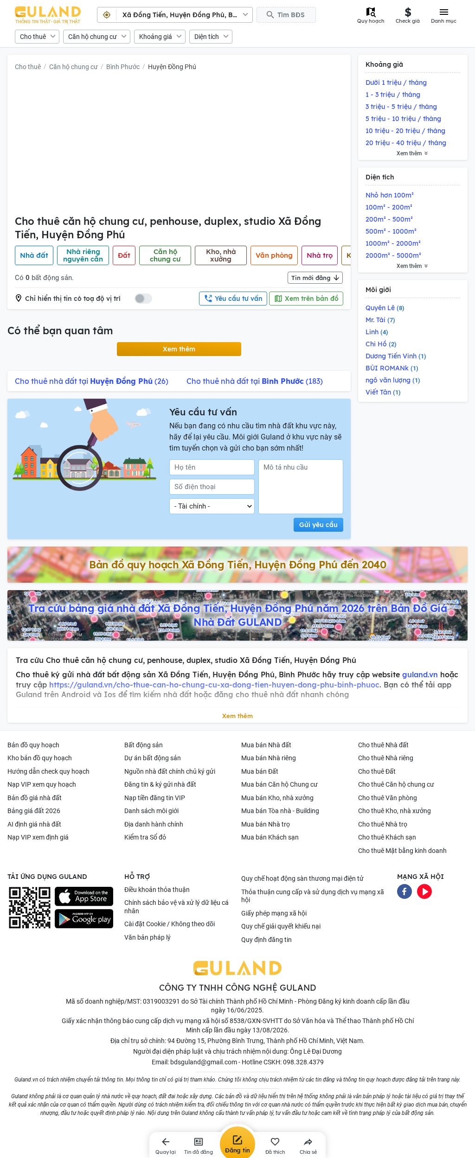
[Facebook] (404, 891)
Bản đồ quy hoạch (33, 745)
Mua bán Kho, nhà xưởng (277, 798)
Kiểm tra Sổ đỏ (145, 837)
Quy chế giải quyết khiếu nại (281, 926)
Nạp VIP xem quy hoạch (41, 784)
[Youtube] (424, 891)
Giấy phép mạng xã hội (274, 913)
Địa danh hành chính (153, 824)
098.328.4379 (303, 1062)
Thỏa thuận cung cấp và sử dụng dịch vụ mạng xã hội (312, 896)
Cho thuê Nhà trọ (382, 824)
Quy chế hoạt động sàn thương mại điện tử (302, 878)
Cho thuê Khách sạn (387, 837)
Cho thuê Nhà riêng (385, 758)
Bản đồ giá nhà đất (34, 798)
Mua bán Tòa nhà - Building (280, 810)
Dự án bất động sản (152, 758)
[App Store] (84, 896)
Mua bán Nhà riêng (268, 758)
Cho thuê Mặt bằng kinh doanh (402, 850)
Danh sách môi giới (151, 810)
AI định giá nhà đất (34, 824)
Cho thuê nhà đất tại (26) (91, 381)
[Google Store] (84, 919)
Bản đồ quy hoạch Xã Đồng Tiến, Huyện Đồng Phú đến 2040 (237, 564)
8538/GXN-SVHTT (256, 1020)
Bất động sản (143, 745)
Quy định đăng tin (266, 939)
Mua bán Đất (259, 771)
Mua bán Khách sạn (270, 837)
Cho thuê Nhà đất (383, 745)
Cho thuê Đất (377, 771)
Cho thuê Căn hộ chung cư (396, 784)
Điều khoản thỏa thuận (157, 889)
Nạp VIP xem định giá (38, 837)
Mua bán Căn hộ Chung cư (279, 784)
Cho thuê (33, 36)
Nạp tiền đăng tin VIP (154, 798)
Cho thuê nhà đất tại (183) (254, 381)
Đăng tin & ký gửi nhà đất (160, 784)
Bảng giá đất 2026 (33, 810)
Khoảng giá (155, 36)
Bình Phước (123, 66)
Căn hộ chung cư (92, 36)
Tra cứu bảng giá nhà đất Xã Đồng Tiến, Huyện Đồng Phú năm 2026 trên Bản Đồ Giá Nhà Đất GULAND (237, 615)
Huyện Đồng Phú (172, 66)
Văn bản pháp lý (147, 937)
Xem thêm (179, 349)
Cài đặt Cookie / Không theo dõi (169, 924)
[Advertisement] (179, 145)
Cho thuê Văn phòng (387, 798)
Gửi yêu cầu (318, 525)
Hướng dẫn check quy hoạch (48, 771)
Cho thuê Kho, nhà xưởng (394, 810)
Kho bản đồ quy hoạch (39, 758)
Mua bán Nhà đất (266, 745)
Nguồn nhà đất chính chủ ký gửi (169, 771)
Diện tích (206, 36)
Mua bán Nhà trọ (265, 824)
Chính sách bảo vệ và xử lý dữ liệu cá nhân (176, 907)
